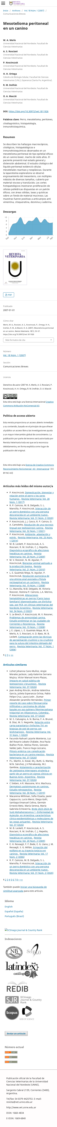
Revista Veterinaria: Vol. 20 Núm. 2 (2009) (27, 555)
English (9, 906)
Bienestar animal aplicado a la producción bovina (31, 565)
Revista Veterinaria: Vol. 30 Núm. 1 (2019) (27, 791)
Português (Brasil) (14, 916)
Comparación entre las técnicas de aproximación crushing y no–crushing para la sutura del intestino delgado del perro (31, 641)
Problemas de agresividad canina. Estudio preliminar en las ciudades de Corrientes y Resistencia (30, 620)
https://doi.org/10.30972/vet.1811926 (28, 111)
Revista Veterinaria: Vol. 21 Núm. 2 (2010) (27, 568)
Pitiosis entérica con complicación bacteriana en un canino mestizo (27, 753)
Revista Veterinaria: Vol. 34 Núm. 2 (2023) (31, 609)
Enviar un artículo (16, 1033)
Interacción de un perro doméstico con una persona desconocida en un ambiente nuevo (30, 511)
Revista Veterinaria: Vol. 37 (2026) (28, 685)
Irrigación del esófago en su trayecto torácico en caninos (29, 850)
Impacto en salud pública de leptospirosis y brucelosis (25, 682)
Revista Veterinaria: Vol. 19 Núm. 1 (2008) (29, 584)
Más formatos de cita (15, 340)
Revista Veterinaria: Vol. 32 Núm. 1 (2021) (31, 529)
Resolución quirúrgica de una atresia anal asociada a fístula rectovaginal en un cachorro (29, 579)
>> (12, 655)
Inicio (5, 10)
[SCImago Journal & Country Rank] (23, 930)
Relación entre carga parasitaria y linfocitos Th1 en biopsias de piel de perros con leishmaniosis (30, 727)
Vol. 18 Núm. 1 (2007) (34, 10)
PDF (10, 294)
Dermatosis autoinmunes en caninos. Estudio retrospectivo (29, 788)
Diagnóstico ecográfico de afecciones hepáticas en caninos (29, 552)
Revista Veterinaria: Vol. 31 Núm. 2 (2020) (31, 518)
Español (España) (14, 911)
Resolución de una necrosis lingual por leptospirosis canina (31, 526)
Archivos (16, 10)
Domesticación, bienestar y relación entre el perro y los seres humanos (32, 495)
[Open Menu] (3, 3)
